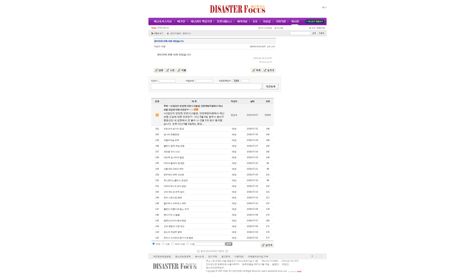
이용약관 (239, 256)
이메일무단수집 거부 (258, 256)
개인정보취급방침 (162, 256)
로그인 (312, 28)
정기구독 (212, 256)
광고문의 (225, 256)
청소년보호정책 (183, 256)
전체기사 (187, 33)
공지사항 (278, 28)
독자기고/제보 (265, 28)
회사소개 (199, 256)
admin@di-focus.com (277, 271)
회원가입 (320, 28)
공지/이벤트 (175, 33)
